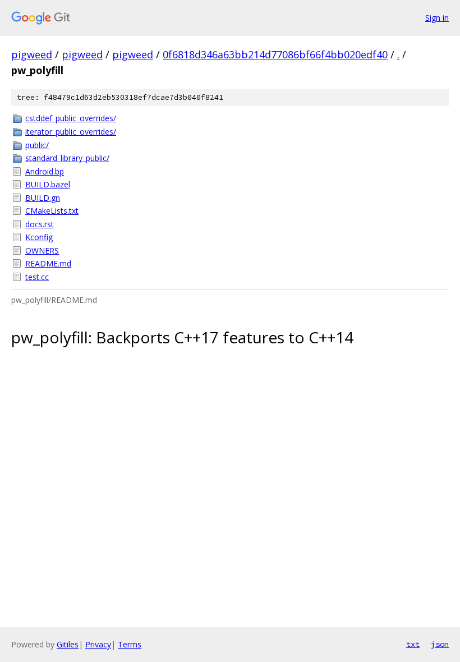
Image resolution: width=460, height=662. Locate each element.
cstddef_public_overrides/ (70, 118)
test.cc (37, 277)
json (440, 644)
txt (413, 644)
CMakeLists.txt (52, 210)
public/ (37, 145)
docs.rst (39, 224)
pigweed (31, 54)
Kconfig (39, 237)
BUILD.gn (42, 197)
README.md (48, 263)
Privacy (98, 644)
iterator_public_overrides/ (70, 131)
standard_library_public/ (67, 158)
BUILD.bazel (47, 184)
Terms (129, 644)
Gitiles (68, 644)
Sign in (437, 17)
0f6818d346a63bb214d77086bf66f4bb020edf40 (275, 54)
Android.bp (44, 171)
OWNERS (42, 250)
